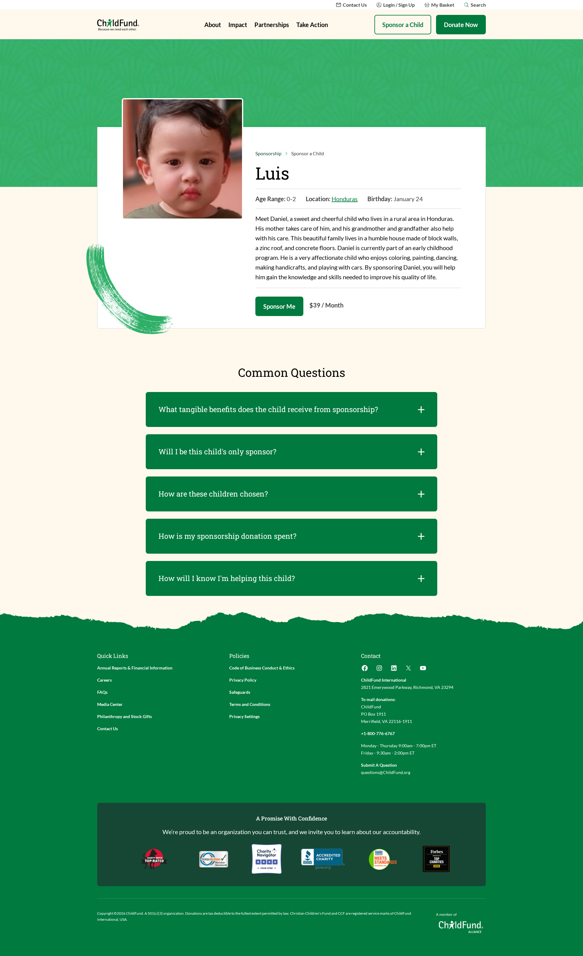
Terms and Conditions (249, 704)
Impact (237, 24)
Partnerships (271, 24)
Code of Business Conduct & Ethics (262, 667)
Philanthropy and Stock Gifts (124, 716)
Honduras (345, 198)
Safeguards (239, 692)
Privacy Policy (242, 680)
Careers (104, 680)
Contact (370, 655)
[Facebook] (364, 669)
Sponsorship (268, 153)
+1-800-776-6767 (378, 733)
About (212, 24)
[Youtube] (423, 669)
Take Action (312, 24)
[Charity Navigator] (323, 859)
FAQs (102, 692)
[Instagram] (379, 669)
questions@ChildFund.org (385, 772)
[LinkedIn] (393, 669)
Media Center (110, 704)
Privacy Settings (244, 716)
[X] (408, 669)
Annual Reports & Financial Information (134, 667)
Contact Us (107, 728)
